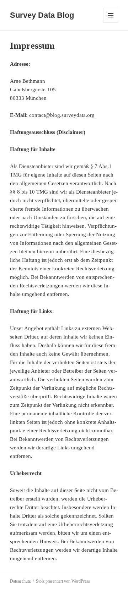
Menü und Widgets (110, 22)
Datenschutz (20, 581)
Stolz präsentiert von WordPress (63, 581)
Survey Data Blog (42, 15)
